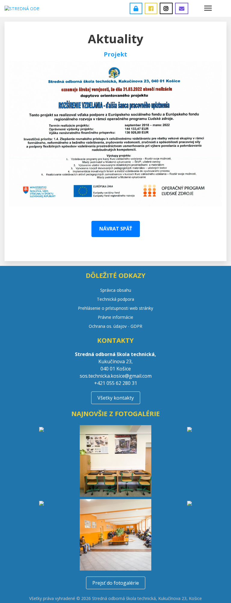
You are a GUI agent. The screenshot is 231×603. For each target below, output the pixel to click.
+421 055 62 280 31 (115, 383)
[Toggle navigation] (208, 8)
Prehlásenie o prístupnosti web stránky (115, 308)
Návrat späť (115, 228)
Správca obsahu (115, 290)
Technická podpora (115, 299)
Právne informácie (115, 317)
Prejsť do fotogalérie (115, 583)
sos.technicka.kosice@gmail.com (116, 376)
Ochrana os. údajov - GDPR (115, 326)
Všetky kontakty (115, 397)
